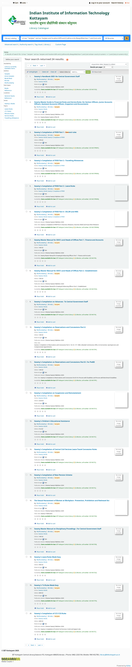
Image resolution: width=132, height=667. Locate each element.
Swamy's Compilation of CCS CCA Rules (50, 613)
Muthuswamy (9, 83)
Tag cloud (38, 44)
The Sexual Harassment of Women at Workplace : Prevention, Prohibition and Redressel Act (71, 501)
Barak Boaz (8, 78)
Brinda (7, 81)
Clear (128, 3)
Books (7, 88)
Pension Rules (9, 114)
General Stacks (10, 96)
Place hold (40, 97)
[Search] (127, 38)
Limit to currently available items (10, 68)
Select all (45, 72)
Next (35, 66)
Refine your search (12, 59)
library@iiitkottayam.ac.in (110, 655)
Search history (117, 3)
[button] (15, 3)
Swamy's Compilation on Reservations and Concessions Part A (59, 327)
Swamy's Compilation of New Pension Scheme (53, 475)
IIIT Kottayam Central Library (7, 3)
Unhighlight (33, 72)
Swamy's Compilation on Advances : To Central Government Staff (61, 302)
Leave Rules (9, 109)
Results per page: (96, 67)
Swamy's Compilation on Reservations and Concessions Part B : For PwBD (64, 362)
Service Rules (9, 116)
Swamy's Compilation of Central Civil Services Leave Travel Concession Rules (65, 449)
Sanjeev (7, 74)
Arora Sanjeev (9, 76)
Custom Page (60, 44)
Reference (8, 90)
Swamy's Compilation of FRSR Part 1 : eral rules (55, 132)
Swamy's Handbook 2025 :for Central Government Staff (57, 76)
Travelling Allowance (12, 118)
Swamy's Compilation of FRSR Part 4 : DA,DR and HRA (56, 212)
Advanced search (11, 44)
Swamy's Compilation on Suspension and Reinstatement (57, 393)
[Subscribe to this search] (67, 59)
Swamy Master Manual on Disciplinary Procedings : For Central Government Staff (67, 529)
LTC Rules (8, 111)
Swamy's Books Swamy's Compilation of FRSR (51, 137)
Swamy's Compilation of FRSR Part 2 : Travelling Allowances (58, 161)
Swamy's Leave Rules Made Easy (47, 557)
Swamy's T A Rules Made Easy (46, 585)
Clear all (53, 72)
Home (6, 52)
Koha (128, 666)
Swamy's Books (10, 104)
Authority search (26, 44)
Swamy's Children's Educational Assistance (52, 421)
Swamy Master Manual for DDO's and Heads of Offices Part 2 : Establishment (65, 271)
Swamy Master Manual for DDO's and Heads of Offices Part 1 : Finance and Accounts (68, 240)
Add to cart (51, 97)
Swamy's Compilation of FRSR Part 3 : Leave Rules (54, 186)
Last (41, 66)
